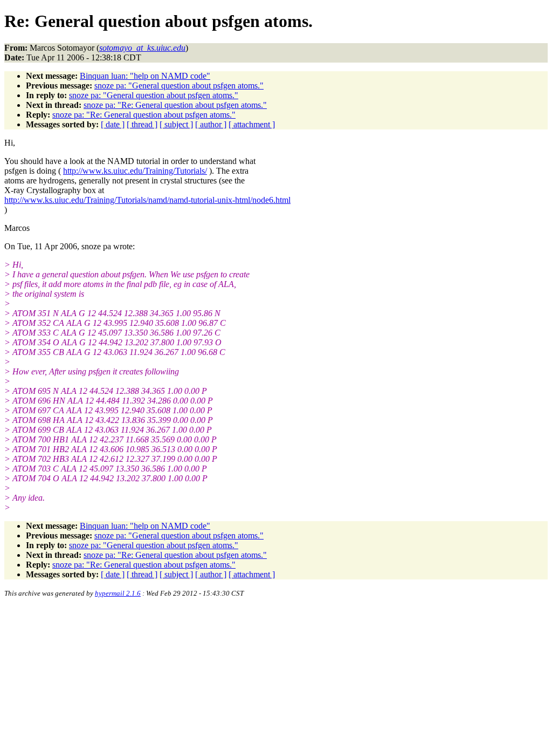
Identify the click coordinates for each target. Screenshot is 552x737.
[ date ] (113, 124)
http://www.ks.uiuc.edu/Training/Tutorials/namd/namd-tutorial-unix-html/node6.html (147, 199)
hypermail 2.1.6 (118, 593)
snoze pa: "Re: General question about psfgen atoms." (175, 105)
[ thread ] (142, 124)
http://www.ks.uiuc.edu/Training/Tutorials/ (135, 170)
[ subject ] (176, 124)
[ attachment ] (252, 124)
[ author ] (210, 124)
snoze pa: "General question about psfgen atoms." (179, 85)
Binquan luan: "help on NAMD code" (145, 75)
